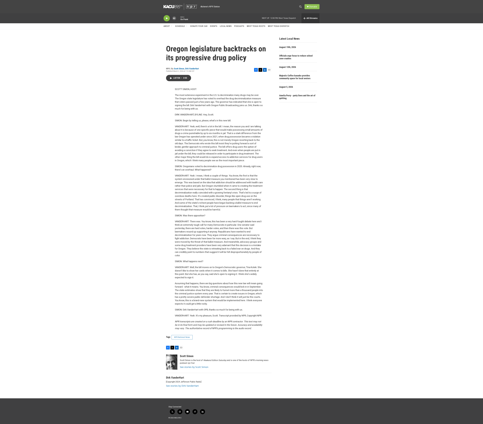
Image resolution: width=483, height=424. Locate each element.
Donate (313, 6)
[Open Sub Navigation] (172, 26)
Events (213, 26)
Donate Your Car (199, 26)
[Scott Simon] (171, 362)
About (167, 26)
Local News (226, 26)
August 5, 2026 (286, 87)
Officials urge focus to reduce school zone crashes (296, 57)
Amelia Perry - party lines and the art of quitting (297, 97)
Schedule (180, 26)
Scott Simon (179, 68)
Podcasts (239, 26)
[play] (167, 18)
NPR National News (182, 337)
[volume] (174, 18)
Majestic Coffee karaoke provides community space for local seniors (294, 77)
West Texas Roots (256, 26)
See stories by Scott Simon (194, 366)
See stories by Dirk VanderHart (182, 385)
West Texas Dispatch (278, 26)
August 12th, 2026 (287, 67)
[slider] (178, 18)
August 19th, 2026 (287, 47)
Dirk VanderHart (192, 68)
